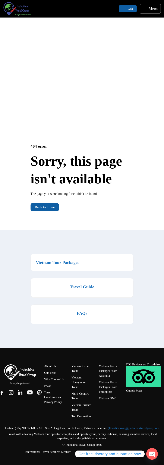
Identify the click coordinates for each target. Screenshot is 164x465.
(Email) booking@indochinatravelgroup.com (133, 428)
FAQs (82, 313)
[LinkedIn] (20, 393)
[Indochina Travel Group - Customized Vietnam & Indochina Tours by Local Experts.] (30, 9)
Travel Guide (82, 286)
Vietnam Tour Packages (57, 262)
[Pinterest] (39, 393)
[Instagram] (11, 393)
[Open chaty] (152, 454)
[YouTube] (30, 393)
